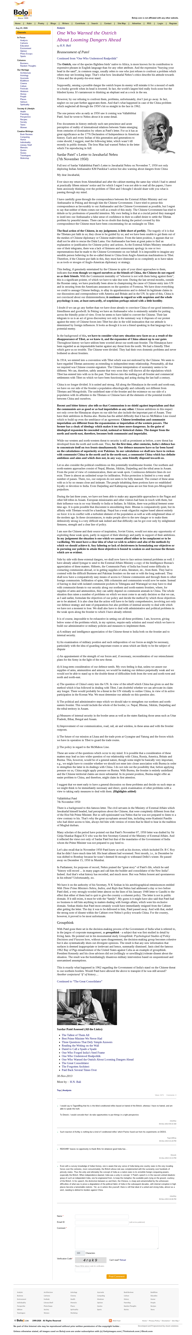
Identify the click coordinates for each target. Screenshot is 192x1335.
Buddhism (24, 81)
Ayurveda (24, 78)
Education (24, 46)
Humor (23, 139)
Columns (21, 60)
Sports (23, 56)
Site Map (175, 1321)
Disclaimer (166, 1321)
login (160, 23)
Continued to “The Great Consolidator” (79, 981)
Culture (23, 86)
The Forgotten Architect (75, 1066)
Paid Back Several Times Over (79, 1070)
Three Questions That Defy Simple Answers (87, 1042)
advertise (136, 23)
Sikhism (23, 102)
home (17, 23)
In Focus (21, 37)
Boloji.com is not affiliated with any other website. (155, 18)
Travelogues (25, 155)
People (23, 96)
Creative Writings (25, 131)
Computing (25, 137)
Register (173, 23)
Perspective (25, 117)
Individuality (25, 142)
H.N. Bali (65, 45)
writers (65, 23)
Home (144, 1321)
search (94, 23)
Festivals (24, 89)
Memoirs (24, 147)
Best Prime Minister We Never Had (82, 1038)
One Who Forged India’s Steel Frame (83, 1052)
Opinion (23, 51)
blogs (53, 23)
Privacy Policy (154, 1321)
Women (23, 127)
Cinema (23, 83)
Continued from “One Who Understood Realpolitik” (87, 58)
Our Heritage (23, 70)
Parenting (24, 114)
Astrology (24, 75)
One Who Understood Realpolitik (81, 1056)
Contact (107, 23)
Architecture (25, 73)
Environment (25, 48)
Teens (23, 125)
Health (23, 111)
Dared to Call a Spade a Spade (79, 1049)
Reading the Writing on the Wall (80, 1045)
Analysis (24, 40)
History (23, 94)
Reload (123, 1260)
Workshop (24, 158)
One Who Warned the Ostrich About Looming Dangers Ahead (98, 1059)
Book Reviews (26, 134)
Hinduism (24, 91)
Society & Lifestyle (25, 108)
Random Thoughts (28, 66)
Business (24, 63)
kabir (29, 23)
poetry (41, 23)
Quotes (23, 150)
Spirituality (24, 104)
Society (23, 122)
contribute (80, 23)
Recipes (23, 119)
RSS (149, 23)
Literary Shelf (26, 145)
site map (122, 23)
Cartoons (24, 43)
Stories (23, 153)
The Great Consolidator (75, 1063)
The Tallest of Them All (75, 1035)
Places (23, 99)
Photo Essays (26, 54)
